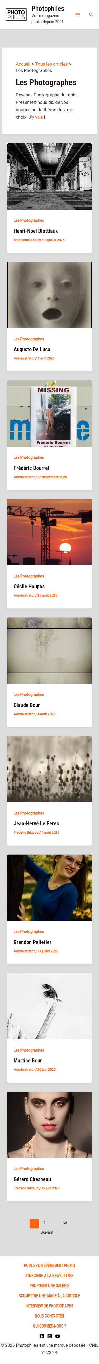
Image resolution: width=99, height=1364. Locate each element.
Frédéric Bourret (32, 468)
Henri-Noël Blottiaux (36, 231)
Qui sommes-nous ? (49, 1325)
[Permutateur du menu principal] (78, 14)
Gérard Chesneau (32, 1179)
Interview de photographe (49, 1305)
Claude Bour (27, 705)
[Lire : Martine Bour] (49, 1006)
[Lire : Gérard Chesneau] (49, 1124)
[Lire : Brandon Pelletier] (49, 887)
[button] (91, 14)
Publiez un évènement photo (49, 1265)
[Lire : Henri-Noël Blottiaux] (49, 176)
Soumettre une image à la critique (50, 1295)
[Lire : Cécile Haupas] (49, 531)
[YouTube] (57, 1336)
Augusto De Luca (32, 349)
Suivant (49, 1232)
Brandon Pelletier (32, 942)
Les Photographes (29, 220)
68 (65, 1223)
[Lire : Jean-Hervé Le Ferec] (49, 768)
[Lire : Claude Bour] (49, 650)
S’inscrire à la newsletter (49, 1275)
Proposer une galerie (49, 1285)
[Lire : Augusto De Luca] (49, 294)
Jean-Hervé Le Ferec (36, 823)
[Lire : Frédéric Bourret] (49, 413)
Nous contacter (49, 1315)
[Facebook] (41, 1336)
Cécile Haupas (29, 586)
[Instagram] (49, 1336)
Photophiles (47, 8)
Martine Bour (28, 1060)
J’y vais (36, 117)
